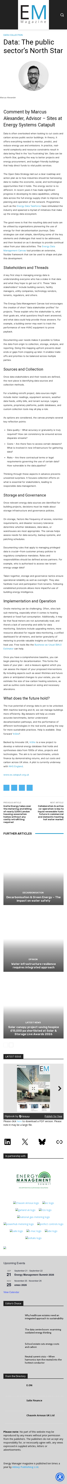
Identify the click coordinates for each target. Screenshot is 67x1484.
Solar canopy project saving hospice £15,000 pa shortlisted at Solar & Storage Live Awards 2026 (33, 1030)
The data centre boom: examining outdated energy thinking (43, 1331)
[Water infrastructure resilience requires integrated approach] (33, 939)
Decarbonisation (33, 893)
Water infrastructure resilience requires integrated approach (33, 965)
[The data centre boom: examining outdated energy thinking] (12, 1331)
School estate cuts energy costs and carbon (42, 1345)
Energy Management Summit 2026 (34, 1274)
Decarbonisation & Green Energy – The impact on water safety (33, 898)
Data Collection (13, 35)
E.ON (29, 1385)
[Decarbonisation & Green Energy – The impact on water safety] (33, 872)
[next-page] (11, 1045)
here (19, 1121)
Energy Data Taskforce (29, 206)
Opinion (33, 959)
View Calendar (11, 1292)
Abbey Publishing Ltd (25, 1467)
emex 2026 (20, 1285)
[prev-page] (5, 1045)
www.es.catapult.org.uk (16, 774)
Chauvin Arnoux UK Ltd (40, 1415)
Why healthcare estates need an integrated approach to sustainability (44, 1317)
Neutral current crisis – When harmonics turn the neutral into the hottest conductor (43, 1359)
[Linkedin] (6, 788)
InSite (16, 733)
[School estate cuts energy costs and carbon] (12, 1345)
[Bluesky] (22, 788)
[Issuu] (30, 788)
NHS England (16, 766)
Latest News (33, 1022)
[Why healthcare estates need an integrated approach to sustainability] (12, 1317)
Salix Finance (34, 1400)
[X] (14, 788)
